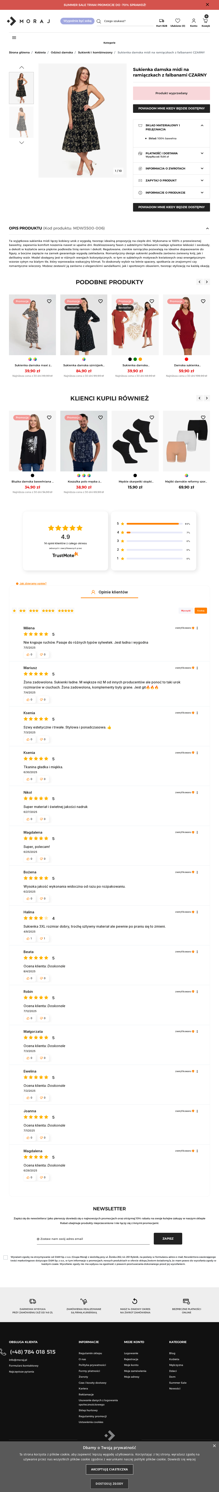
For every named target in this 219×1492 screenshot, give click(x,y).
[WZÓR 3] (89, 475)
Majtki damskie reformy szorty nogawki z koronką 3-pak (186, 482)
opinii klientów (65, 543)
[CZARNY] (130, 359)
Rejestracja (131, 1359)
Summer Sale (177, 1382)
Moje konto (131, 1365)
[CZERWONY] (186, 359)
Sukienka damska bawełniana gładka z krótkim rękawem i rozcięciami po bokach (135, 365)
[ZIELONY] (135, 359)
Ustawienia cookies (91, 1422)
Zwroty (83, 1376)
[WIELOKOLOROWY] (186, 475)
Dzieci (173, 1371)
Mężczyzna (176, 1365)
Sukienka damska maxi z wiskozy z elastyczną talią (33, 365)
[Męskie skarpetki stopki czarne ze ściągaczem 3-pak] (135, 441)
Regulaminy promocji (93, 1416)
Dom (172, 1376)
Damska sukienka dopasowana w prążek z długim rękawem (186, 365)
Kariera (83, 1388)
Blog (172, 1353)
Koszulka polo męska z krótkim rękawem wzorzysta (84, 482)
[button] (193, 21)
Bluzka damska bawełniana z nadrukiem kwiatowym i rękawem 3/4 (32, 482)
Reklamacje (86, 1394)
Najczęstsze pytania (21, 1371)
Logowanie (131, 1353)
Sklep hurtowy (88, 1410)
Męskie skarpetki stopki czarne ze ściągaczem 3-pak (135, 482)
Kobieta (40, 52)
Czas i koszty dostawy (93, 1382)
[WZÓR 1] (30, 359)
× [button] (214, 1446)
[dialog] (109, 1466)
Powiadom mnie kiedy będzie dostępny (171, 108)
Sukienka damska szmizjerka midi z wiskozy (84, 365)
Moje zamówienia (135, 1371)
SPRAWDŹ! (138, 5)
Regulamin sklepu (90, 1353)
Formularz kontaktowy (23, 1365)
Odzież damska (62, 52)
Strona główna (19, 52)
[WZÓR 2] (35, 359)
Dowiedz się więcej (182, 1459)
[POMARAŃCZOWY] (140, 359)
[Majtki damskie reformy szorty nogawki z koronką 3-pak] (186, 441)
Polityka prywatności (92, 1365)
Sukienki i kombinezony (95, 52)
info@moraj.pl (18, 1359)
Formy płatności (89, 1371)
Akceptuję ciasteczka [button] (109, 1469)
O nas (82, 1359)
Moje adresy (131, 1376)
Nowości (174, 1388)
